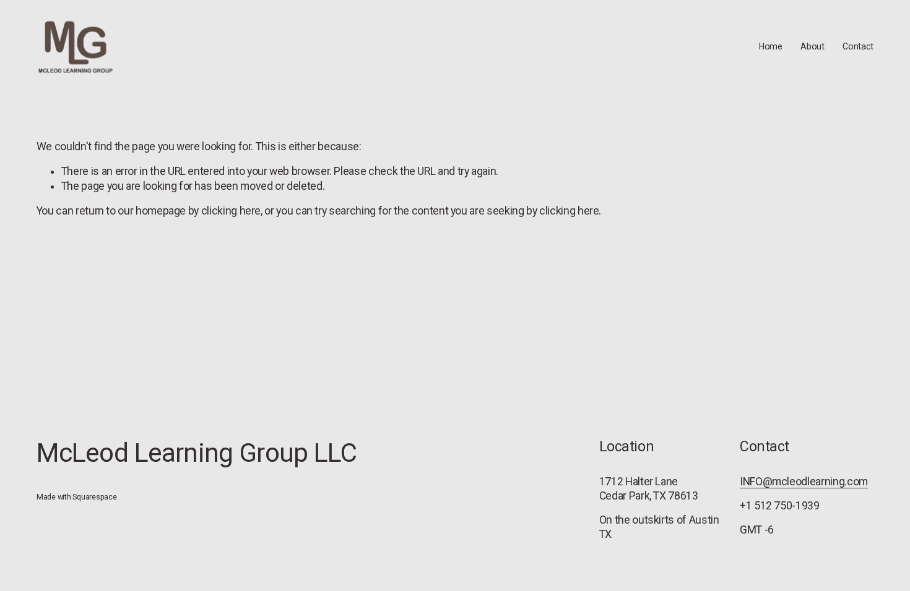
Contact (858, 46)
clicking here (231, 211)
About (812, 46)
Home (770, 46)
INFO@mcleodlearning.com (804, 481)
